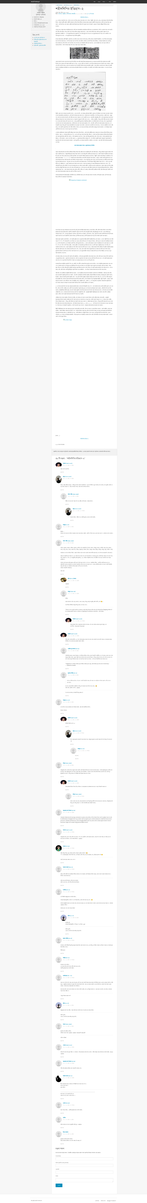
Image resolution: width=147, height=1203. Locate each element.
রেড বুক (99, 1)
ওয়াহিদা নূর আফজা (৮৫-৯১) (73, 648)
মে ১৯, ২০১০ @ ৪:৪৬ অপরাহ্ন (78, 796)
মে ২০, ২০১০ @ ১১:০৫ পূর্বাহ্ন (68, 1047)
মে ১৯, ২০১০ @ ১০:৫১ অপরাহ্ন (83, 750)
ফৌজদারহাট (68, 13)
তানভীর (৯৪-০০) (66, 890)
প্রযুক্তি (64, 13)
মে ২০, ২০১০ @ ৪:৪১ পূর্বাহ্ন (73, 675)
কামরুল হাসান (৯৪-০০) (67, 1076)
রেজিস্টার (114, 1)
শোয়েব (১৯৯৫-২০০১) (67, 1045)
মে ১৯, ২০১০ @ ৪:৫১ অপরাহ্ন (68, 940)
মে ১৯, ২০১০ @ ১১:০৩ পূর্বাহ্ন (73, 719)
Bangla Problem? (111, 1200)
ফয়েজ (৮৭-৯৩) (66, 846)
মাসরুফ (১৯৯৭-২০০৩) (67, 463)
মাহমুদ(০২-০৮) (66, 524)
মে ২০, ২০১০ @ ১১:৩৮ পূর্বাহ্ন (68, 1063)
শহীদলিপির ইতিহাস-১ (84, 17)
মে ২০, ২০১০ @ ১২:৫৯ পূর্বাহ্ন (73, 635)
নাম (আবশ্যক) (58, 1156)
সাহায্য (104, 1)
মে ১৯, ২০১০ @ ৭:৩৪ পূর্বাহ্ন (68, 765)
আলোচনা (60, 13)
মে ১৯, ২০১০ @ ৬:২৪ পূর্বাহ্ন (68, 702)
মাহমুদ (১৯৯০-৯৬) (71, 591)
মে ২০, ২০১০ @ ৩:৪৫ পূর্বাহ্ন (73, 650)
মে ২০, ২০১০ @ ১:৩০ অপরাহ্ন (68, 1105)
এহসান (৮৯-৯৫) (66, 1103)
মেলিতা (64, 1117)
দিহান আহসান (65, 1132)
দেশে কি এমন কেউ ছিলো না (39, 37)
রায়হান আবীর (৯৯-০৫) (67, 938)
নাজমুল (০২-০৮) (66, 700)
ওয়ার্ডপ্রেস (97, 1200)
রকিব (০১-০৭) (71, 915)
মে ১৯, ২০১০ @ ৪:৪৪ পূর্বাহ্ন (68, 543)
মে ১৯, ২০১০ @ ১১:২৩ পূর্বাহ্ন (73, 593)
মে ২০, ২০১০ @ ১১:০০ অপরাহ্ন (79, 510)
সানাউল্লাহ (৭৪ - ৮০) (67, 975)
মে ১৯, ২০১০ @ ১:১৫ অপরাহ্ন (68, 832)
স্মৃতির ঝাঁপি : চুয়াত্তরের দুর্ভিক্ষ (40, 45)
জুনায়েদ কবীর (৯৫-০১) (72, 673)
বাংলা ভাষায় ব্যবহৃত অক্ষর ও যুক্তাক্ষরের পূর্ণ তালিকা (84, 145)
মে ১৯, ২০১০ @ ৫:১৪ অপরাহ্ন (68, 959)
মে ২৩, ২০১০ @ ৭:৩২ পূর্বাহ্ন (68, 1134)
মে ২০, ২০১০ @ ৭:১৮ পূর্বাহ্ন (68, 1026)
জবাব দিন (62, 472)
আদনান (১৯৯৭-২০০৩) (67, 830)
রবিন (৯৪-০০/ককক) (72, 578)
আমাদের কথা (103, 1200)
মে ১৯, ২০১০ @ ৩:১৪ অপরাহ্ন (78, 733)
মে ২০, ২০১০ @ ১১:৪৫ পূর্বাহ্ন (68, 1077)
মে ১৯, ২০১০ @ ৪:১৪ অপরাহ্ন (68, 891)
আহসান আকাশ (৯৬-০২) (68, 867)
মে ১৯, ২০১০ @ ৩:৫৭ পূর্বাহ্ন (68, 478)
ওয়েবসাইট (57, 1169)
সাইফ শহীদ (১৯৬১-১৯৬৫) (68, 5)
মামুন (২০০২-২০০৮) (67, 476)
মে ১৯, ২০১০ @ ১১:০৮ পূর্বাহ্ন (68, 812)
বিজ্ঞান (73, 13)
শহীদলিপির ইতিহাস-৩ (84, 438)
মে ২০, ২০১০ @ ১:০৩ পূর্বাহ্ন (68, 1005)
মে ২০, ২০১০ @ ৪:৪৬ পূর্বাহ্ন (73, 917)
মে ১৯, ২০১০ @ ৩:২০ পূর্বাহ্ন (68, 465)
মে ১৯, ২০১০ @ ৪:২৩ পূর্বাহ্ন (73, 496)
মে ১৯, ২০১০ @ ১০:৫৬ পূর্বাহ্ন (73, 580)
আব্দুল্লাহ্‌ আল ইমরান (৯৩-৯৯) (69, 810)
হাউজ (94, 1)
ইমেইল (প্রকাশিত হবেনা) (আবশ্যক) (62, 1162)
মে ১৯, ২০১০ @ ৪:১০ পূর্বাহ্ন (68, 526)
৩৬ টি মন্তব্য (91, 13)
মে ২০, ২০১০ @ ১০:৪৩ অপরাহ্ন (79, 621)
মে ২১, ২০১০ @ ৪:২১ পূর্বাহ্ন (68, 1119)
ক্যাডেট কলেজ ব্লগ (35, 2)
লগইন (110, 1)
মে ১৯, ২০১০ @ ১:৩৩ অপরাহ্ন (68, 848)
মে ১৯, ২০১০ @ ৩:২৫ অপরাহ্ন (68, 869)
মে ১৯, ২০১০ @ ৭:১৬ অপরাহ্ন (68, 977)
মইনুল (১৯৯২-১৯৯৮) (67, 763)
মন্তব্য (57, 1176)
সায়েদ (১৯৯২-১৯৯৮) (67, 1024)
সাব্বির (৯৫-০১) (66, 957)
